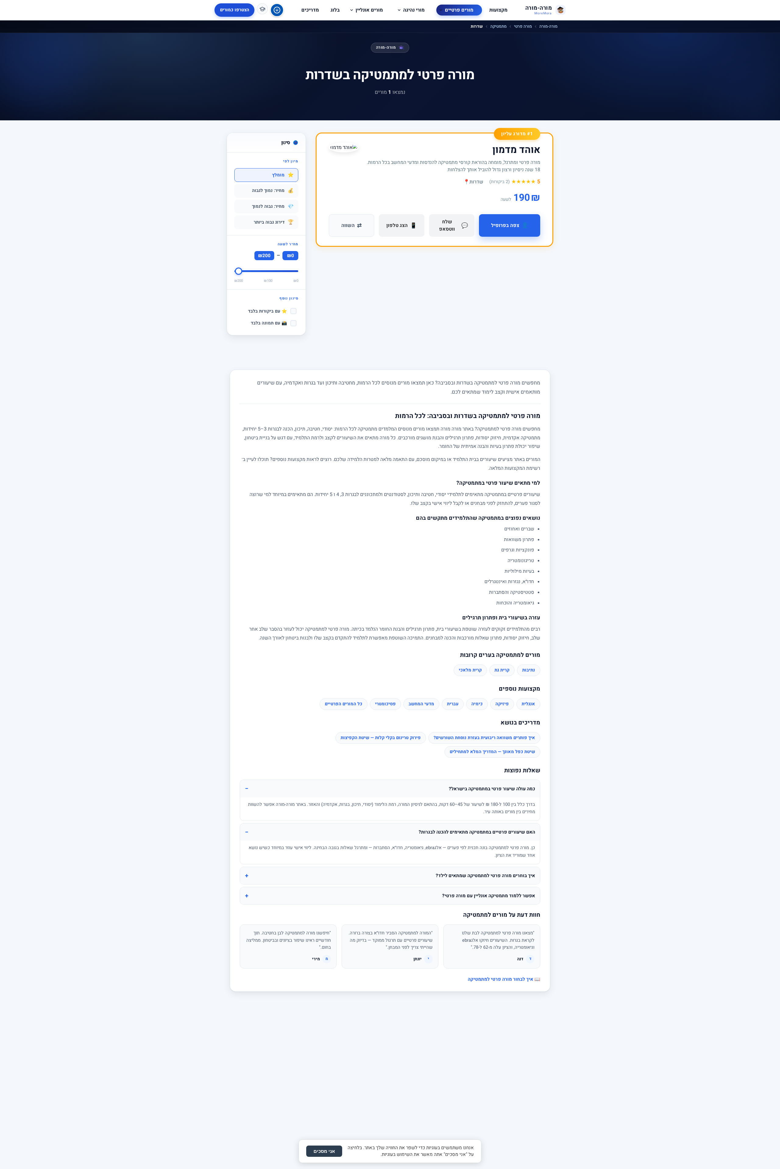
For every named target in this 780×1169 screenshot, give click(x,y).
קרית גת (502, 670)
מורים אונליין (369, 10)
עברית (453, 704)
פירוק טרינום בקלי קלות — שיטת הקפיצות (381, 738)
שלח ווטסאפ (453, 225)
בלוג (335, 10)
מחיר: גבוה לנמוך (273, 206)
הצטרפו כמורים (234, 10)
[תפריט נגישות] (277, 10)
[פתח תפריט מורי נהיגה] (399, 10)
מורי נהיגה (414, 10)
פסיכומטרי (385, 704)
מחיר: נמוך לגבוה (273, 190)
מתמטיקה (498, 26)
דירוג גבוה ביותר (274, 222)
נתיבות (528, 670)
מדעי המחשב (421, 704)
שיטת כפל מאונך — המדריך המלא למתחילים (492, 752)
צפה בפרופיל (509, 225)
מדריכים (310, 10)
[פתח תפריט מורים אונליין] (351, 10)
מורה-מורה (548, 26)
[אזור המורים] (262, 8)
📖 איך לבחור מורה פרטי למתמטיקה (504, 979)
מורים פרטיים (459, 10)
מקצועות (498, 10)
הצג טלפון (401, 225)
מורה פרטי (523, 26)
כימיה (477, 704)
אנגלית (528, 704)
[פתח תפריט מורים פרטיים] (440, 10)
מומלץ (283, 175)
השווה (351, 225)
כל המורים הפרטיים (343, 704)
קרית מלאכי (470, 670)
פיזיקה (502, 704)
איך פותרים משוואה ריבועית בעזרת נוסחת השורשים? (484, 738)
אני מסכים (324, 1151)
